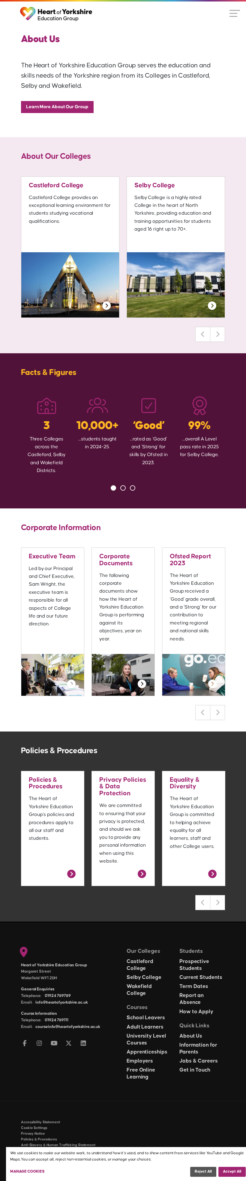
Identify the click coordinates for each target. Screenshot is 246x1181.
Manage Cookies (27, 1171)
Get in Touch (194, 1070)
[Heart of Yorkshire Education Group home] (56, 11)
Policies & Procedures (45, 783)
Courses (137, 1007)
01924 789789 (58, 996)
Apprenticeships (147, 1052)
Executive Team (52, 556)
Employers (140, 1061)
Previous (202, 334)
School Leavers (146, 1017)
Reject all (203, 1171)
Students (191, 951)
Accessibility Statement (40, 1122)
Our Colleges (143, 951)
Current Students (200, 977)
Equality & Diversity (185, 783)
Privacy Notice (33, 1134)
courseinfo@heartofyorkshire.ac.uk (67, 1027)
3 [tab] (132, 488)
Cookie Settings (34, 1128)
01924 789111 (56, 1020)
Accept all (232, 1171)
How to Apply (196, 1011)
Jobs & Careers (198, 1061)
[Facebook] (24, 1044)
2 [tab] (123, 488)
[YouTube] (54, 1044)
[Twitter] (69, 1044)
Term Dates (193, 986)
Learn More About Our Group (57, 106)
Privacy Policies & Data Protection (122, 787)
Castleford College (56, 185)
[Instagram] (39, 1044)
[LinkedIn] (83, 1044)
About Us (190, 1036)
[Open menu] (235, 13)
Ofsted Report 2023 (190, 560)
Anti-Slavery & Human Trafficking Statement (58, 1145)
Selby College (154, 185)
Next (217, 334)
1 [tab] (113, 488)
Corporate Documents (116, 560)
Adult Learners (145, 1027)
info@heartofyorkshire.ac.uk (61, 1002)
